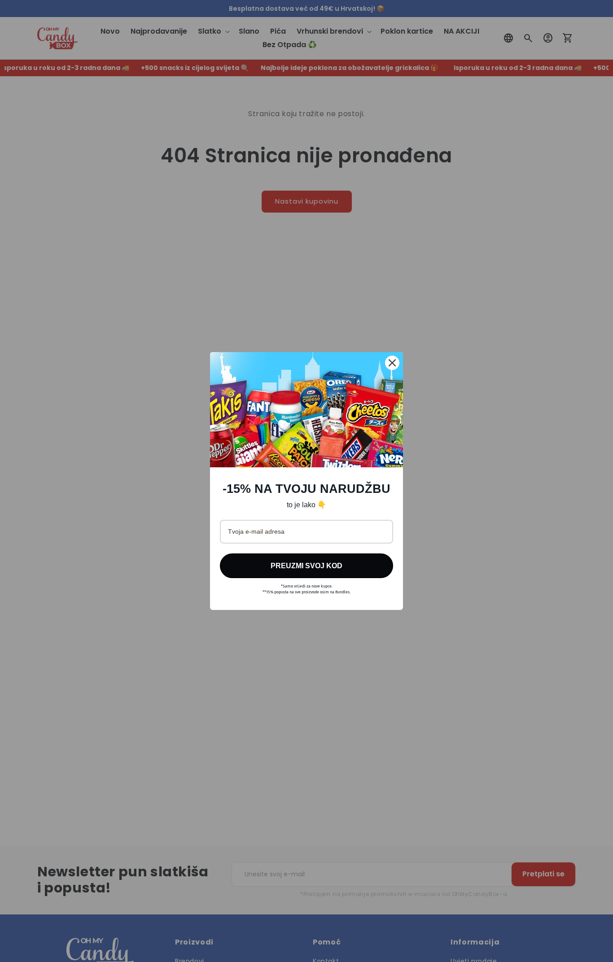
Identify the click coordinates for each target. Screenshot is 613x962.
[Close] (392, 363)
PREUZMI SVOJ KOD (306, 566)
